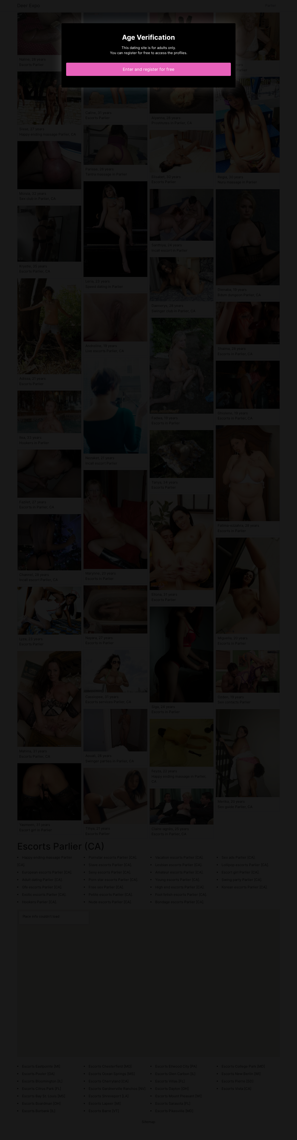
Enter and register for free (148, 69)
